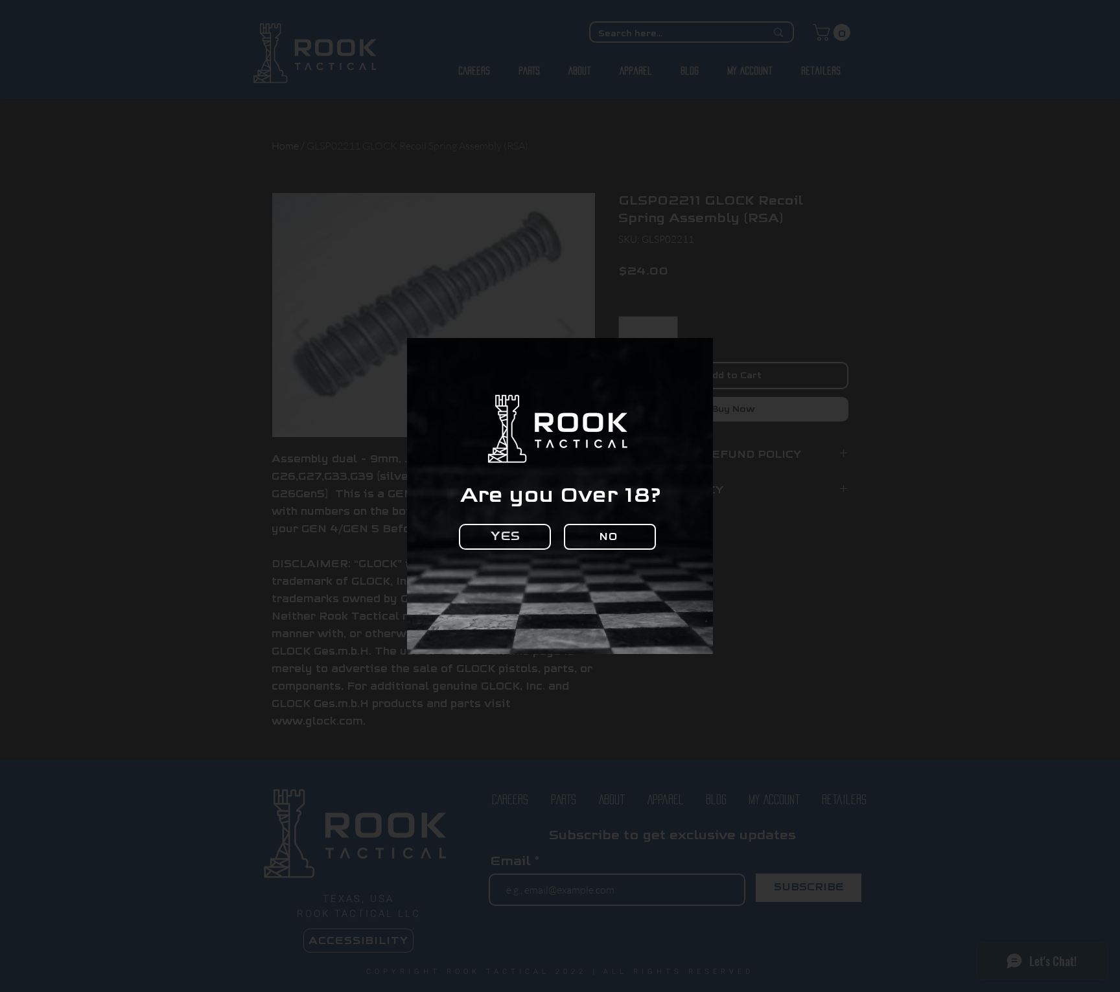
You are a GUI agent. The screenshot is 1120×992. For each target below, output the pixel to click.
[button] (505, 537)
